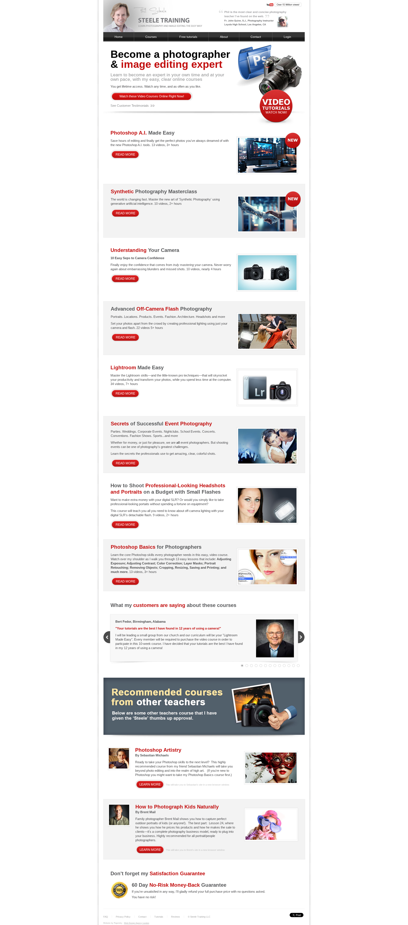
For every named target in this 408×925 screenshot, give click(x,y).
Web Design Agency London (136, 923)
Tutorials (158, 916)
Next (301, 637)
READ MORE (125, 154)
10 (284, 665)
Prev (106, 637)
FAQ (105, 916)
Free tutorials (188, 36)
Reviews (175, 916)
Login (287, 36)
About (224, 36)
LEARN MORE (150, 784)
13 (298, 665)
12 (293, 665)
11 (288, 665)
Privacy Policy (123, 916)
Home (119, 36)
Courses (151, 36)
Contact (256, 36)
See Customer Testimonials (129, 105)
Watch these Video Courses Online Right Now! (151, 96)
